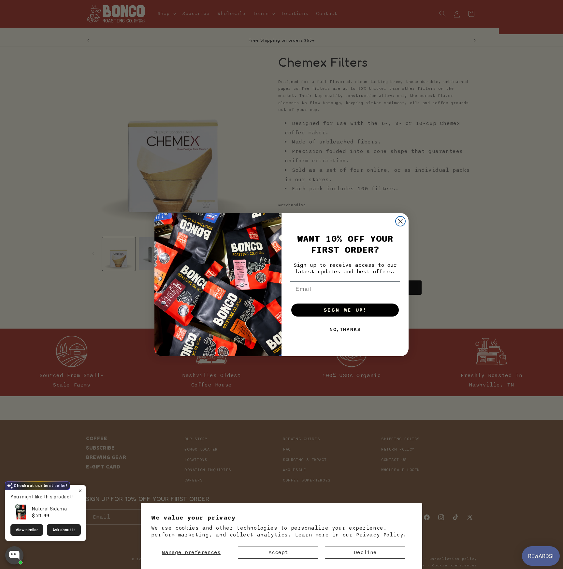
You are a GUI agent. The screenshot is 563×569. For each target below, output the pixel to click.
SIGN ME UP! (345, 310)
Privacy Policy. (381, 535)
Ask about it (63, 530)
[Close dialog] (400, 221)
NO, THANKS (345, 329)
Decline (365, 552)
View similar (27, 530)
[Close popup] (80, 490)
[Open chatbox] (14, 555)
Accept (278, 552)
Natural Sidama (49, 508)
